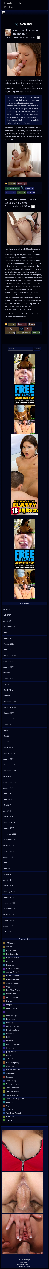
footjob (9, 1005)
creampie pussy (12, 983)
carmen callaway (12, 968)
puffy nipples (11, 1052)
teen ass (9, 1077)
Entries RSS (23, 1262)
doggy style (10, 986)
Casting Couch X (13, 972)
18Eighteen (10, 943)
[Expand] (3, 12)
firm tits (9, 1001)
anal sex (9, 947)
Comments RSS (22, 1264)
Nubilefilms (10, 1033)
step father (10, 1073)
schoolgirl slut (25, 309)
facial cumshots (12, 997)
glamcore (9, 1012)
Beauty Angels (12, 954)
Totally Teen (11, 1109)
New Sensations (12, 1030)
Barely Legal (11, 950)
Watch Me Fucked (13, 1113)
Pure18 (9, 1055)
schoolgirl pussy (12, 1062)
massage (9, 1023)
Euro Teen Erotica (13, 990)
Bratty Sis (10, 965)
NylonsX (9, 1041)
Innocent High (11, 1015)
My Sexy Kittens (12, 1026)
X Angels (9, 1120)
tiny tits (9, 1106)
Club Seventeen (12, 976)
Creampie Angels (13, 979)
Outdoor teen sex (13, 1044)
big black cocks (12, 958)
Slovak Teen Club (13, 1070)
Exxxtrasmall (11, 994)
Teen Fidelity (11, 1080)
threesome (10, 1102)
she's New (10, 1066)
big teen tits (20, 266)
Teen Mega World (13, 1084)
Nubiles (9, 1037)
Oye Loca (10, 1048)
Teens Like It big (12, 1095)
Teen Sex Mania (12, 1088)
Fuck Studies (11, 1008)
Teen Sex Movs (12, 1091)
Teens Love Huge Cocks (16, 1099)
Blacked (9, 961)
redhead (9, 1059)
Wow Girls (10, 1117)
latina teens (10, 1019)
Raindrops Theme (24, 1266)
